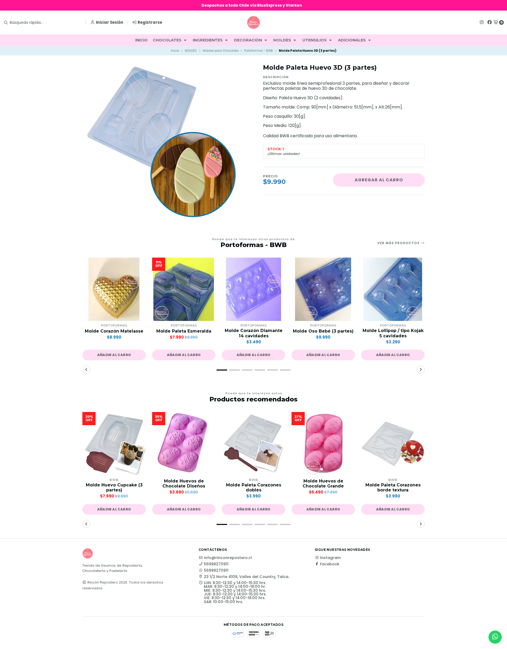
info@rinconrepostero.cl (228, 558)
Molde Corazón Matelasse (114, 331)
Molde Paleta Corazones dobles (253, 487)
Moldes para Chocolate (220, 51)
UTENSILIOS (315, 40)
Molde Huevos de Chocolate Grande (323, 484)
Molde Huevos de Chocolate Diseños (183, 484)
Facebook (329, 564)
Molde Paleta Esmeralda (183, 331)
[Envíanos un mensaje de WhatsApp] (495, 637)
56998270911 (216, 564)
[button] (114, 355)
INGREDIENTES (208, 40)
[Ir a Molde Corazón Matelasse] (114, 289)
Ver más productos (399, 243)
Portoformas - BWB (258, 51)
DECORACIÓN (248, 40)
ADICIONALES (352, 40)
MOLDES (282, 40)
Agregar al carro (379, 180)
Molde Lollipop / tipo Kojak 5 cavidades (393, 333)
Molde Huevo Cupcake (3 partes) (114, 487)
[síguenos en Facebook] (489, 22)
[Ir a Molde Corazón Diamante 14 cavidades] (253, 289)
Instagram (330, 558)
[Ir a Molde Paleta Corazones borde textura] (393, 443)
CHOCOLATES (167, 40)
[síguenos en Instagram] (481, 22)
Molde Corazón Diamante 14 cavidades (254, 333)
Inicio (175, 51)
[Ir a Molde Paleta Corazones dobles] (253, 443)
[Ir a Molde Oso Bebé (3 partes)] (323, 289)
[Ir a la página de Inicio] (253, 22)
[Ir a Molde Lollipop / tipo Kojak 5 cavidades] (393, 289)
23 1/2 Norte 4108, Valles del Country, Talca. (246, 577)
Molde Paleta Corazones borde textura (393, 487)
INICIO (141, 40)
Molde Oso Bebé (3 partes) (323, 331)
